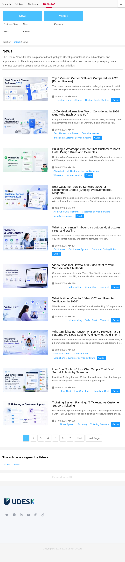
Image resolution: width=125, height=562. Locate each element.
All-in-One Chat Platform (66, 211)
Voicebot (104, 320)
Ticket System (67, 424)
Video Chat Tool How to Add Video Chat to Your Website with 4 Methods (83, 266)
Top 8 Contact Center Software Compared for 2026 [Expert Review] (85, 80)
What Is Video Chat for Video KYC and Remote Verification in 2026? (83, 300)
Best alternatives (90, 133)
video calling (75, 287)
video (7, 464)
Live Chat (66, 391)
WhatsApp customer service (68, 175)
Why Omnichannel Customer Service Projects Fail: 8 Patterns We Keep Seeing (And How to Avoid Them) (86, 333)
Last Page (94, 438)
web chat (104, 287)
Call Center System (78, 249)
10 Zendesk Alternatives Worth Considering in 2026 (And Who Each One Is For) (85, 113)
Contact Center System (97, 100)
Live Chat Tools (82, 391)
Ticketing (82, 424)
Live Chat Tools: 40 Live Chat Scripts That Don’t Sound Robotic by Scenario (83, 371)
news (17, 464)
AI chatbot (59, 171)
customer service (62, 353)
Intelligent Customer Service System (72, 137)
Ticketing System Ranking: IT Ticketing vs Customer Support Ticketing (86, 404)
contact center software (70, 100)
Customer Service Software (96, 211)
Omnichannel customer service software (74, 358)
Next (79, 438)
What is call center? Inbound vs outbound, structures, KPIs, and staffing (86, 229)
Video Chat (90, 287)
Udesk (17, 42)
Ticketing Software (99, 424)
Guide (115, 100)
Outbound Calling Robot (104, 249)
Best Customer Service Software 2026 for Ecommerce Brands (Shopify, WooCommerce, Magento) (82, 190)
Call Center (59, 249)
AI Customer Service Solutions (83, 171)
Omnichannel (81, 353)
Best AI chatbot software (66, 133)
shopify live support (63, 216)
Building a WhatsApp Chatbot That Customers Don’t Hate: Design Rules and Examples (86, 150)
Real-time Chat (101, 391)
